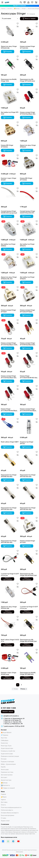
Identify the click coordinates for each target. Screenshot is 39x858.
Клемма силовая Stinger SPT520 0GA (27, 47)
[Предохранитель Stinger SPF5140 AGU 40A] (10, 525)
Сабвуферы (4, 740)
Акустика (4, 738)
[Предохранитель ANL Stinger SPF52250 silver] (29, 64)
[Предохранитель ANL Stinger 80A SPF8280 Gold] (29, 624)
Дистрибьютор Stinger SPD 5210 (9, 113)
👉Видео (4, 797)
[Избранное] (17, 23)
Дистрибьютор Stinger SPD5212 (27, 245)
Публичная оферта (7, 810)
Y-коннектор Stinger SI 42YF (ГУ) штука (29, 607)
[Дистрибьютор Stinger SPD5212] (29, 229)
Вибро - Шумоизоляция (8, 764)
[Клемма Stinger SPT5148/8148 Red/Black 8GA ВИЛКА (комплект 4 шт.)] (10, 394)
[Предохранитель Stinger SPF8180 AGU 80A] (10, 460)
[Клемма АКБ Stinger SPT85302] (10, 130)
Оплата (3, 805)
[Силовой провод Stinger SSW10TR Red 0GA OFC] (29, 196)
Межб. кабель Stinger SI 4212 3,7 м (10, 640)
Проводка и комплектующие (10, 756)
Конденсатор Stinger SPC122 (26, 442)
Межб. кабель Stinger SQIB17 (10, 442)
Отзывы (3, 818)
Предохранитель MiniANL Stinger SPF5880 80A (28, 673)
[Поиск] (21, 2)
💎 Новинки (4, 735)
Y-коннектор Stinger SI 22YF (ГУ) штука (10, 574)
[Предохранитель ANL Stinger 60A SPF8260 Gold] (29, 558)
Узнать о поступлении (7, 579)
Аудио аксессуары (7, 753)
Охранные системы (7, 772)
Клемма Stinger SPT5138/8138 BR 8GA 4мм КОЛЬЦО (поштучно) (28, 377)
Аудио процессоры (7, 748)
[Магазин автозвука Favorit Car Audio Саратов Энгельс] (7, 2)
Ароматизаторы (6, 780)
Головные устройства (8, 751)
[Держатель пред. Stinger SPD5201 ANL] (10, 591)
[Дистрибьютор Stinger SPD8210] (29, 262)
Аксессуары (5, 769)
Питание (3, 759)
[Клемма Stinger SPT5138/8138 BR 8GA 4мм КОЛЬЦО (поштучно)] (29, 361)
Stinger (24, 8)
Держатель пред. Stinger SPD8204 (28, 146)
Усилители (4, 743)
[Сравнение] (17, 26)
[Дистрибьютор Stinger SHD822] (10, 229)
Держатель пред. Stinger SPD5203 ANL (9, 47)
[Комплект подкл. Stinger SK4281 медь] (10, 657)
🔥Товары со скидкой (8, 788)
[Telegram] (13, 841)
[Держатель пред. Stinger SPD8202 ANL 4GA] (10, 262)
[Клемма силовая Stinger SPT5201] (29, 525)
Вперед (23, 689)
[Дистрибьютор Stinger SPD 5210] (10, 97)
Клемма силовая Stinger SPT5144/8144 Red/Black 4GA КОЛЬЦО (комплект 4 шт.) (28, 410)
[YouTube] (18, 841)
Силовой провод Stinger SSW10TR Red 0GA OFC (27, 212)
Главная (3, 8)
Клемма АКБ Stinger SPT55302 (26, 179)
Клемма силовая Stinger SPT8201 (8, 311)
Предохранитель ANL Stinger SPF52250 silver (27, 80)
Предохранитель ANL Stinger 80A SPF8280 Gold (28, 640)
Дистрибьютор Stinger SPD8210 (27, 278)
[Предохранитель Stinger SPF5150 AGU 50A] (10, 493)
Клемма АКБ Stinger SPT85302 (7, 146)
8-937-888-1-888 (8, 708)
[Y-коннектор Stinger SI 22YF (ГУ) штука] (10, 558)
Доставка (4, 802)
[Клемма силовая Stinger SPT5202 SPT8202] (29, 295)
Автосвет (4, 777)
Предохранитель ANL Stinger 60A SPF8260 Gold (28, 574)
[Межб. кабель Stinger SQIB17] (10, 427)
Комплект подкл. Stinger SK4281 (8, 179)
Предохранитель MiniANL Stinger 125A (9, 80)
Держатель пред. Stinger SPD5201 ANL (9, 607)
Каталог (9, 8)
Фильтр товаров (30, 18)
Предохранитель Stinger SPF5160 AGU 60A (28, 475)
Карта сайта (19, 851)
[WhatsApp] (8, 841)
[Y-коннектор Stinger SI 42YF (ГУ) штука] (29, 591)
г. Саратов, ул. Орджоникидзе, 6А (13, 718)
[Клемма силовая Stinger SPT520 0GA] (29, 31)
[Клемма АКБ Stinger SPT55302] (29, 163)
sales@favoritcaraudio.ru (11, 716)
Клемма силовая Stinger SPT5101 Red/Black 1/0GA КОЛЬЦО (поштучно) (9, 344)
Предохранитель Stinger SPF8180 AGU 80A (9, 475)
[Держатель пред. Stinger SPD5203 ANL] (10, 31)
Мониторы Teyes (6, 746)
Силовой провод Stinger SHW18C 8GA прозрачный (9, 212)
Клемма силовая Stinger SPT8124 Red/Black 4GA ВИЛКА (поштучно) (27, 113)
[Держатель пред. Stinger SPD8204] (29, 130)
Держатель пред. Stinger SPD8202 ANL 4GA (9, 278)
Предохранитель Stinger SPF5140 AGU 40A (9, 541)
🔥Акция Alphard (6, 732)
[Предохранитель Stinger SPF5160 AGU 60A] (29, 460)
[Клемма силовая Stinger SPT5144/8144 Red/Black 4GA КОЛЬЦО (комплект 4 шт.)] (29, 394)
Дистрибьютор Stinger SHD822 (8, 245)
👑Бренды (17, 8)
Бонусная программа (7, 815)
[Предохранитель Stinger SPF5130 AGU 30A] (29, 493)
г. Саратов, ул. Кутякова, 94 (12, 720)
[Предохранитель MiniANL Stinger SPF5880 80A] (29, 657)
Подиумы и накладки (7, 761)
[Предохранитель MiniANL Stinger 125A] (10, 64)
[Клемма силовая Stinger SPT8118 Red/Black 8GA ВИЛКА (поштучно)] (29, 328)
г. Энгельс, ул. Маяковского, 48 (13, 723)
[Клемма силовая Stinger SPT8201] (10, 295)
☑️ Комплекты (5, 785)
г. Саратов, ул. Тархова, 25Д (12, 722)
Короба (3, 767)
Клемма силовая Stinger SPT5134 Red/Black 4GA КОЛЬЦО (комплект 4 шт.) (9, 377)
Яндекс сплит (5, 821)
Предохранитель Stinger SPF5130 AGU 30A (28, 508)
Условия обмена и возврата (9, 813)
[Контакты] (25, 2)
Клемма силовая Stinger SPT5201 (27, 541)
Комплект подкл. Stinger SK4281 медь (8, 673)
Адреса (3, 799)
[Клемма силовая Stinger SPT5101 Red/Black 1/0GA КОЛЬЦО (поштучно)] (10, 328)
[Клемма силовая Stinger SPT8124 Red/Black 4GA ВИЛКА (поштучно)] (29, 97)
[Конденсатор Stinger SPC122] (29, 427)
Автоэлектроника (6, 775)
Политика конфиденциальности (11, 807)
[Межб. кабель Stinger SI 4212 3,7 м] (10, 624)
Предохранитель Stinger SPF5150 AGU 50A (9, 508)
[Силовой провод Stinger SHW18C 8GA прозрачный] (10, 196)
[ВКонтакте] (3, 841)
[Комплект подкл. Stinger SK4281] (10, 163)
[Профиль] (28, 2)
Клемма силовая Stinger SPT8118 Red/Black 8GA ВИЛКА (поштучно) (27, 344)
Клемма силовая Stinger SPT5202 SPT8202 (27, 311)
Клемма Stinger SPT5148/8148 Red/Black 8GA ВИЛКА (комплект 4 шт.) (9, 410)
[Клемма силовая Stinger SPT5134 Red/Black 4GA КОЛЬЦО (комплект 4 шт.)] (10, 361)
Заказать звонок (7, 711)
